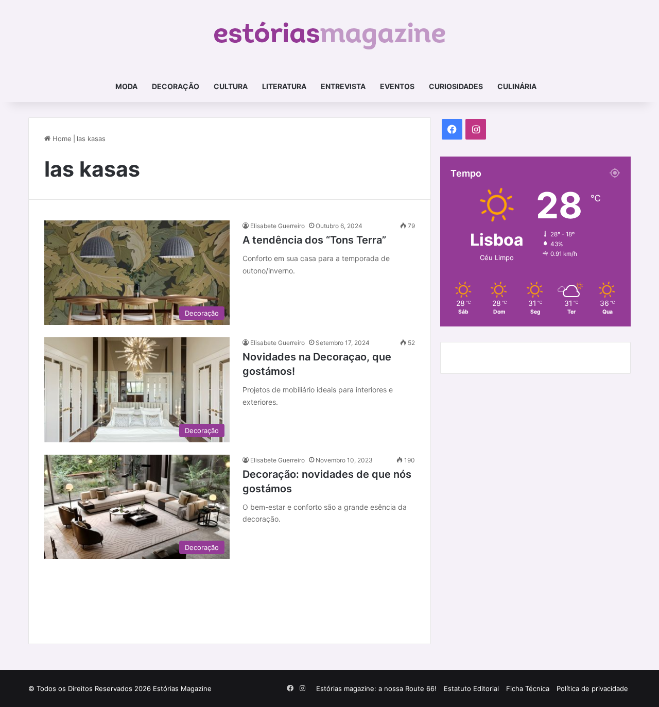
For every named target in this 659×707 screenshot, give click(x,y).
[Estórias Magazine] (330, 35)
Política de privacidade (592, 688)
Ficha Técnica (527, 688)
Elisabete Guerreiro (277, 226)
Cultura (231, 86)
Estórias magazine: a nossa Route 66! (376, 688)
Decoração (175, 86)
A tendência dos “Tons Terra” (314, 240)
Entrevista (343, 86)
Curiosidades (456, 86)
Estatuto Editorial (471, 688)
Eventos (397, 86)
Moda (126, 86)
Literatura (284, 86)
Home (61, 138)
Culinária (516, 86)
